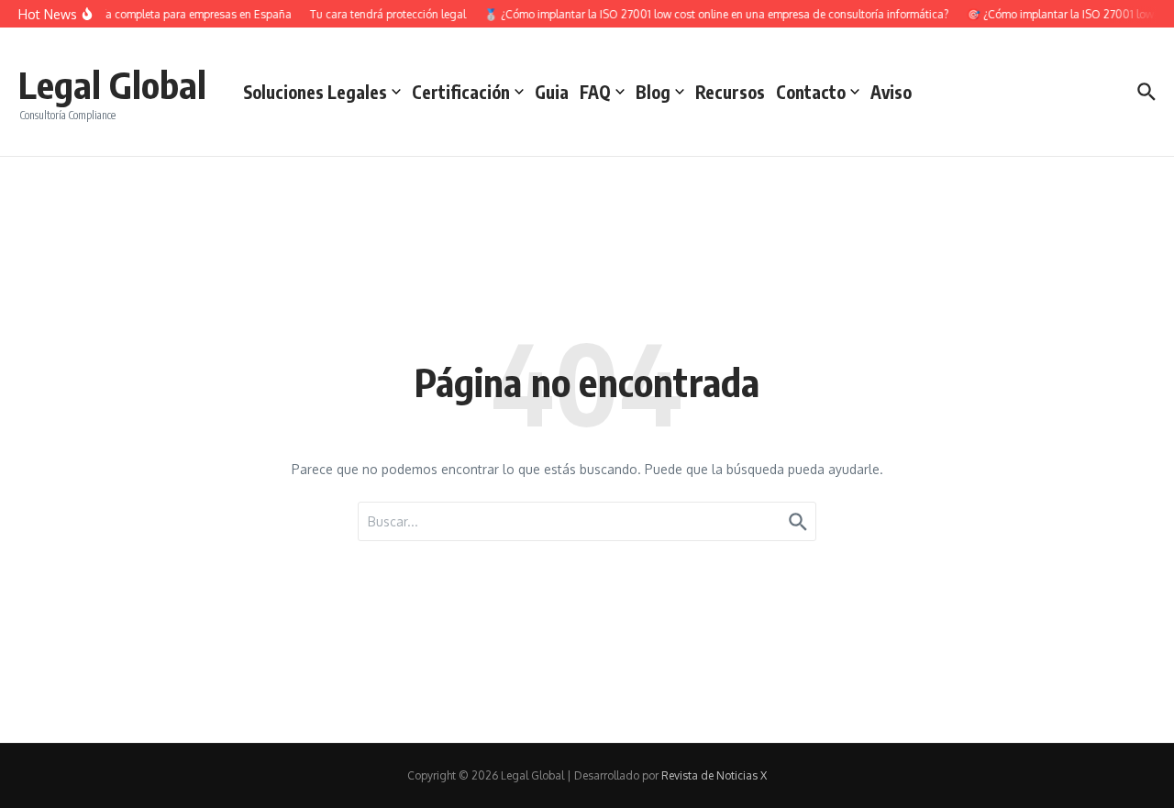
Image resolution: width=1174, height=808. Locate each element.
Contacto (811, 92)
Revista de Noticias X (714, 775)
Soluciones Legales (315, 92)
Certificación (461, 92)
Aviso (891, 92)
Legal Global (112, 84)
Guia (552, 92)
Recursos (730, 92)
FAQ (595, 92)
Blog (653, 92)
